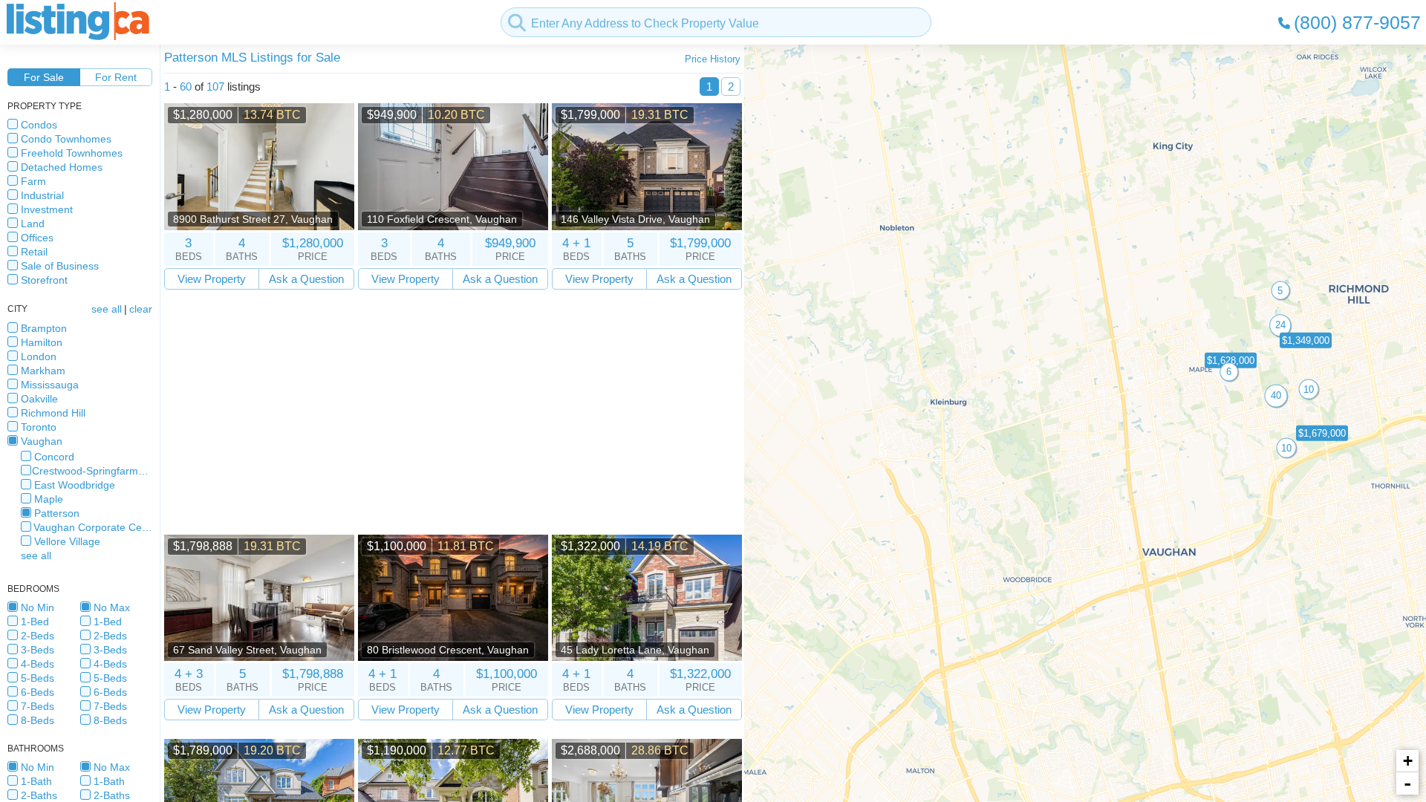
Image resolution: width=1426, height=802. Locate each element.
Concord (54, 457)
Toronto (38, 427)
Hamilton (41, 342)
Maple (48, 499)
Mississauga (50, 385)
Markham (43, 370)
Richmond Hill (53, 413)
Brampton (44, 328)
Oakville (39, 399)
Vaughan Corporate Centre (92, 527)
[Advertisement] (453, 412)
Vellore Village (67, 541)
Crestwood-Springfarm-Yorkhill (92, 471)
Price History (712, 59)
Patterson (56, 513)
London (38, 356)
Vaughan (41, 441)
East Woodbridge (74, 485)
